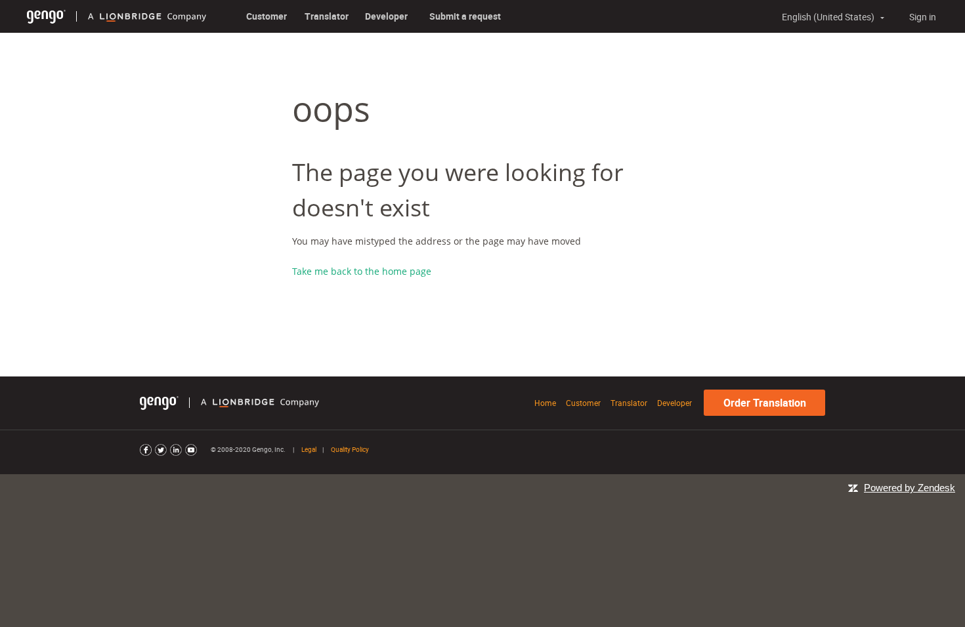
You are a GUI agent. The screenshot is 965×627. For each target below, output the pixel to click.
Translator (327, 16)
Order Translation (764, 402)
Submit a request (465, 16)
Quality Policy (350, 449)
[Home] (46, 16)
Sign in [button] (922, 16)
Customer (266, 16)
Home (545, 402)
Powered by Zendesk (909, 487)
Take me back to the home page (361, 271)
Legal (308, 449)
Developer (386, 16)
